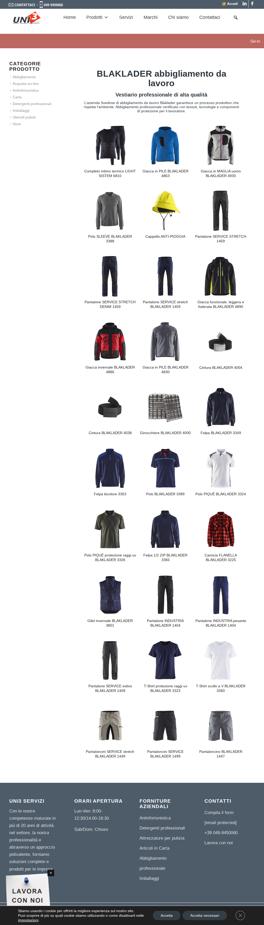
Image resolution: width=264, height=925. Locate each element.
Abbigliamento (24, 77)
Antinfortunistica (26, 90)
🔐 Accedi (230, 4)
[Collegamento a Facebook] (252, 4)
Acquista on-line (26, 84)
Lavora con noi (218, 842)
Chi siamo (178, 17)
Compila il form (219, 812)
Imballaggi (21, 110)
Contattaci (209, 17)
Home (69, 17)
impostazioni (28, 920)
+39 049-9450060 (221, 832)
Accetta (167, 915)
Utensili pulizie (24, 117)
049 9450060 (53, 5)
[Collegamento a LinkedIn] (244, 4)
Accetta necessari (204, 915)
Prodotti (94, 17)
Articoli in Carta (154, 848)
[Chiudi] (50, 873)
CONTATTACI (24, 5)
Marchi (151, 17)
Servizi (126, 17)
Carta (17, 97)
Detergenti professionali (32, 104)
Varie (17, 124)
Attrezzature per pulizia (161, 838)
